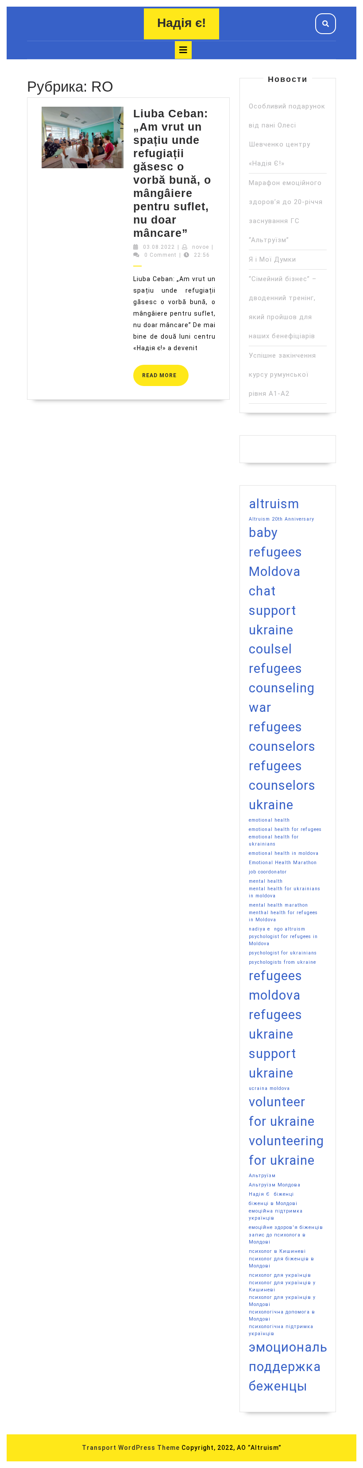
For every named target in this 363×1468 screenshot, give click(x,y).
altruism (274, 503)
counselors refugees (282, 756)
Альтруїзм (262, 1175)
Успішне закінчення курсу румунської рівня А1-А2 (282, 375)
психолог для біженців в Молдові (281, 1262)
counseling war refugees (282, 707)
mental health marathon (278, 905)
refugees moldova (275, 985)
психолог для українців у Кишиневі (282, 1286)
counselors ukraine (282, 795)
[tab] (183, 50)
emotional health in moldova (284, 853)
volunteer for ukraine (282, 1111)
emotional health (269, 820)
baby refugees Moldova (275, 552)
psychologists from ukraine (282, 962)
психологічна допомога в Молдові (282, 1315)
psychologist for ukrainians (283, 953)
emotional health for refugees (285, 829)
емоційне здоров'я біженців (286, 1227)
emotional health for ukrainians (274, 840)
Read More (165, 372)
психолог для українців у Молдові (282, 1300)
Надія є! (181, 23)
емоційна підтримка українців (276, 1214)
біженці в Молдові (273, 1203)
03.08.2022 (159, 247)
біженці (284, 1194)
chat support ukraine (272, 610)
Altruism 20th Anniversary (281, 519)
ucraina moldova (269, 1088)
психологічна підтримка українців (281, 1330)
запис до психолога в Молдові (277, 1238)
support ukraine (272, 1063)
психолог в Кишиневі (277, 1251)
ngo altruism (289, 929)
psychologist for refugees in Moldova (283, 940)
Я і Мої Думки (272, 259)
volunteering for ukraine (286, 1150)
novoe (200, 247)
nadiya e (259, 929)
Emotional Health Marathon (283, 862)
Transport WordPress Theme (131, 1447)
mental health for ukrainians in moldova (285, 892)
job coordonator (268, 872)
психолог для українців (280, 1275)
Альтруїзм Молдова (275, 1185)
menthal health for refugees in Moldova (283, 916)
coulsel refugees (275, 658)
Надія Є (259, 1194)
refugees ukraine (275, 1024)
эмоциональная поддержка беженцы (300, 1367)
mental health (266, 881)
